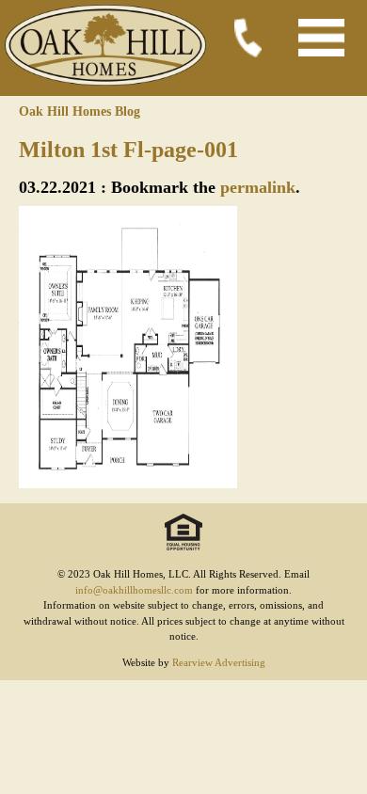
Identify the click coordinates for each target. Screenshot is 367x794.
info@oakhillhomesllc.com (134, 590)
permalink (257, 187)
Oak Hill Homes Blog (79, 111)
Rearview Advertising (218, 662)
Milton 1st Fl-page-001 (128, 149)
